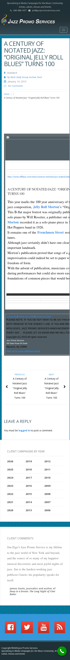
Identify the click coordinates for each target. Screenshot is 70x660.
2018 (29, 469)
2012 (47, 461)
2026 (10, 461)
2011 (47, 469)
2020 (10, 510)
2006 (47, 510)
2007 (47, 502)
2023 (10, 485)
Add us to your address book (23, 351)
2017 (29, 477)
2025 (10, 469)
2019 (29, 461)
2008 (47, 494)
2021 (10, 502)
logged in (24, 430)
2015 (29, 494)
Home (6, 94)
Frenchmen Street (50, 232)
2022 (10, 494)
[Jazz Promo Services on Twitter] (27, 628)
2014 (29, 502)
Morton (13, 222)
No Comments (15, 85)
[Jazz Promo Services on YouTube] (44, 628)
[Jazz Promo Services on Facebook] (10, 628)
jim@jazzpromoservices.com (46, 10)
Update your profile (26, 316)
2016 (29, 485)
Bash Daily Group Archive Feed (26, 77)
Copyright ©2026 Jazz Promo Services (19, 648)
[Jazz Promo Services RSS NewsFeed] (60, 628)
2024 (10, 477)
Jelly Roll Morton (46, 206)
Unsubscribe (11, 316)
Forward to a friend (43, 316)
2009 (47, 485)
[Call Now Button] (62, 651)
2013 (29, 510)
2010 (47, 477)
